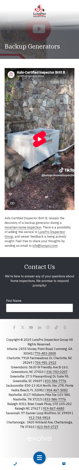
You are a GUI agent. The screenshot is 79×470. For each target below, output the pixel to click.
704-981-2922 (45, 362)
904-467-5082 (57, 390)
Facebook (14, 327)
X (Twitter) (22, 327)
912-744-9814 (39, 418)
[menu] (39, 458)
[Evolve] (39, 438)
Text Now (64, 463)
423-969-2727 (47, 427)
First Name (13, 301)
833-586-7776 (55, 381)
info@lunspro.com (45, 246)
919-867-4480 (53, 408)
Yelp (65, 327)
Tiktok (56, 327)
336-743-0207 (57, 372)
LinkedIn (39, 327)
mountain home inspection (23, 227)
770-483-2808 (45, 353)
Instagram (48, 327)
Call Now (15, 463)
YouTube (31, 327)
